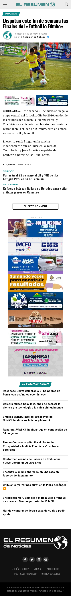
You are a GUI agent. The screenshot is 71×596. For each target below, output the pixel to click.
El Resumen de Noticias (33, 37)
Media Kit (38, 569)
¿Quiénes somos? (20, 569)
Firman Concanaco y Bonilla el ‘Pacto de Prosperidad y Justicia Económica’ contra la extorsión (31, 446)
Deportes (25, 164)
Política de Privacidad (25, 573)
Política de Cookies (50, 573)
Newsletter (53, 569)
